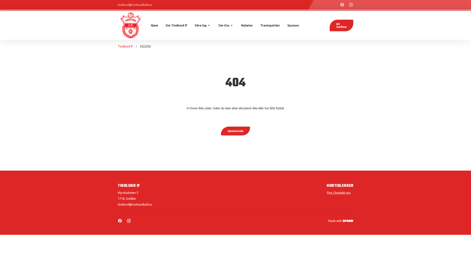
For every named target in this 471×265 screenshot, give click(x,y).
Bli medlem (341, 25)
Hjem (154, 25)
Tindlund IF (125, 46)
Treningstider (270, 25)
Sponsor (293, 25)
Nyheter (247, 25)
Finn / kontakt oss (339, 192)
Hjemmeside (235, 130)
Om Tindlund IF (176, 25)
